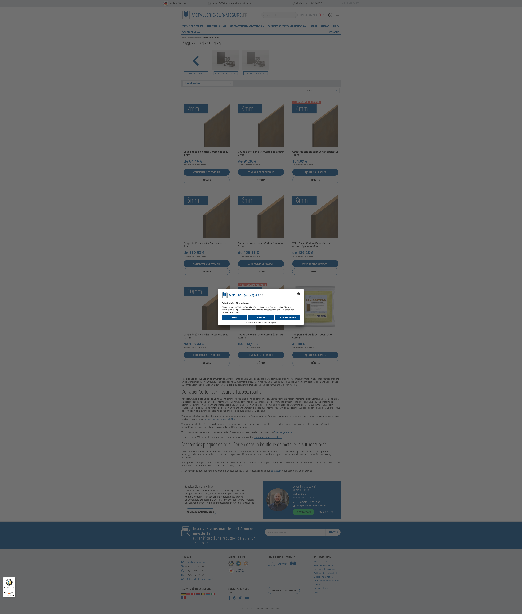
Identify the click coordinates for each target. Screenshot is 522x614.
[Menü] (13, 579)
